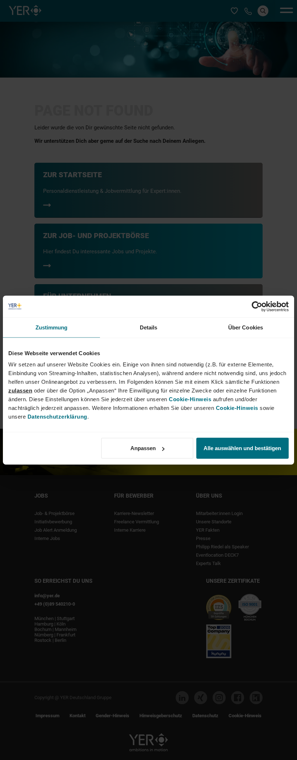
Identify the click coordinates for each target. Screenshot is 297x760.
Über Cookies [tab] (245, 327)
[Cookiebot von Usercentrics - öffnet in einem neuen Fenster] (257, 306)
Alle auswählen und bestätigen (242, 448)
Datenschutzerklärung (57, 417)
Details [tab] (149, 327)
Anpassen (143, 448)
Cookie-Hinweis (190, 399)
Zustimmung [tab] (51, 327)
